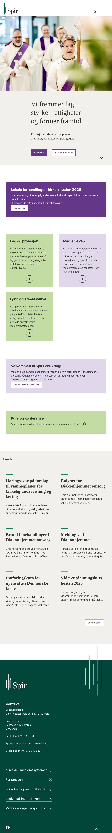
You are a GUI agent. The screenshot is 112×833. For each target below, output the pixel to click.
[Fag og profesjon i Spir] (29, 278)
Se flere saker (94, 622)
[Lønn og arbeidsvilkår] (29, 332)
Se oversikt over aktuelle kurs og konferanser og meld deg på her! (45, 424)
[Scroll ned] (101, 158)
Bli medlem (39, 152)
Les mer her (19, 208)
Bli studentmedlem (64, 152)
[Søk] (94, 8)
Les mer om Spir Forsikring (26, 385)
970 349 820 (33, 750)
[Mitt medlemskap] (82, 278)
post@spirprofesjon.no (35, 743)
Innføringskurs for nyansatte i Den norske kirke (27, 583)
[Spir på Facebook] (8, 828)
